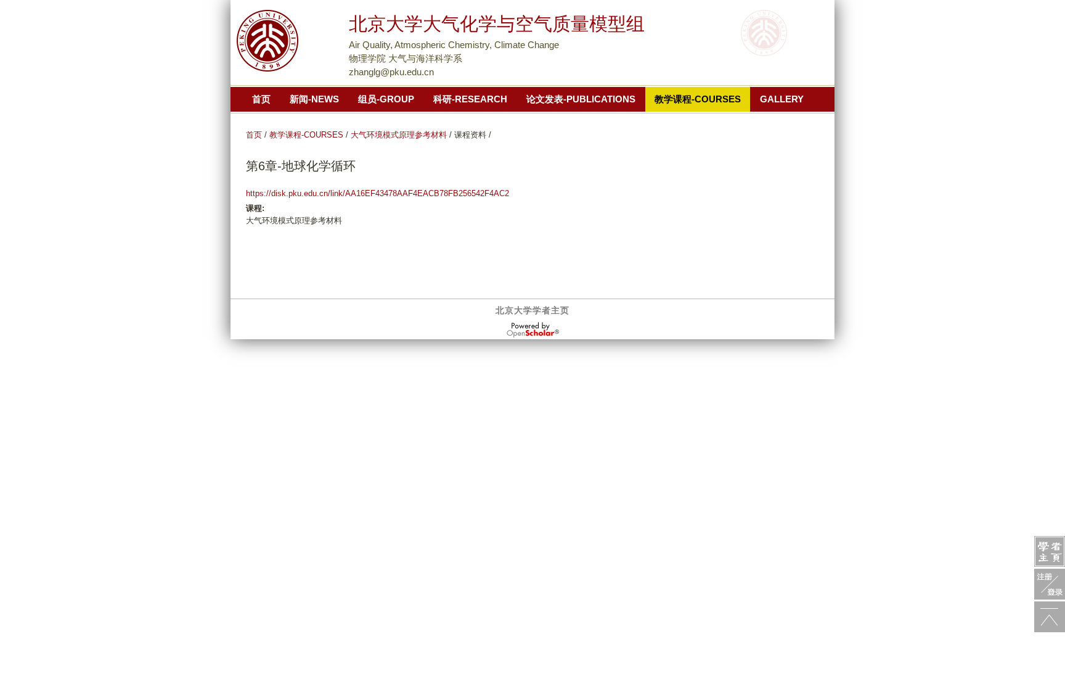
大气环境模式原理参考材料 (399, 134)
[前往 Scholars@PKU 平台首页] (1049, 551)
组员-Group (386, 99)
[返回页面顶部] (1049, 616)
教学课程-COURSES (306, 134)
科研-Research (470, 99)
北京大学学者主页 (532, 310)
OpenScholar (533, 330)
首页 (261, 99)
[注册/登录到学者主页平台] (1049, 584)
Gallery (782, 99)
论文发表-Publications (580, 99)
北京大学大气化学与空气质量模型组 (497, 24)
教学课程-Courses (698, 99)
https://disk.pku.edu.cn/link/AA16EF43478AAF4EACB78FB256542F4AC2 (377, 193)
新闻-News (314, 99)
